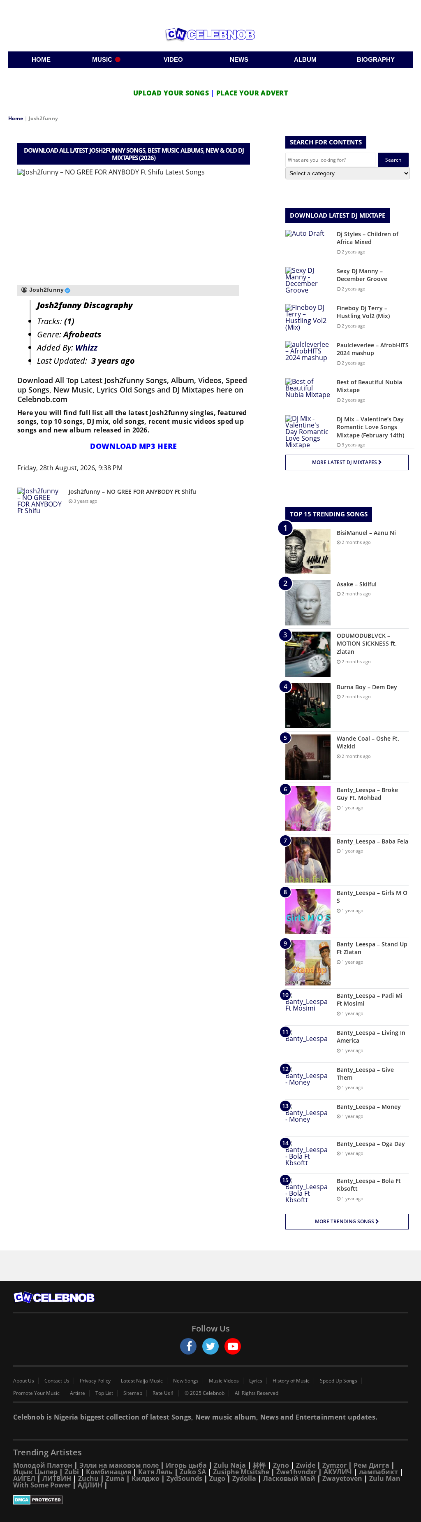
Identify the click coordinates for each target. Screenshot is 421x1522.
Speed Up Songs (338, 1381)
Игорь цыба (186, 1465)
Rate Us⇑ (163, 1393)
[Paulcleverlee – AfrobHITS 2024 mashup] (308, 356)
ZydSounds (184, 1478)
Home (15, 118)
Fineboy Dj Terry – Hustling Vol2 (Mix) (363, 312)
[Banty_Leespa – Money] (308, 1118)
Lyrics (255, 1381)
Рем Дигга (371, 1465)
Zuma (115, 1478)
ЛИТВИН (56, 1478)
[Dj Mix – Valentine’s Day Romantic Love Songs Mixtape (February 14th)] (308, 431)
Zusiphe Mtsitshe (241, 1471)
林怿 (259, 1465)
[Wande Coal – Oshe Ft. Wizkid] (308, 757)
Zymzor (334, 1465)
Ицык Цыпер (35, 1471)
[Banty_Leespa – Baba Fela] (308, 860)
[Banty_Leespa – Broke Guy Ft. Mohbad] (308, 808)
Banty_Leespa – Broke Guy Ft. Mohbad (367, 794)
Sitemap (132, 1393)
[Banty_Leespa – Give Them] (308, 1081)
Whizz (86, 347)
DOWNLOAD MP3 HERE (133, 446)
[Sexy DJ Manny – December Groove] (308, 282)
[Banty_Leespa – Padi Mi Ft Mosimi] (308, 1007)
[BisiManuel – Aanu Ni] (308, 551)
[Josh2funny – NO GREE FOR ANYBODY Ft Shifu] (39, 503)
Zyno (281, 1465)
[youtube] (232, 1346)
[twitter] (210, 1346)
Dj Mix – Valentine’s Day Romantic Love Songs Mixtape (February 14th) (370, 427)
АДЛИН (90, 1484)
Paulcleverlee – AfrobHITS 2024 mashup (373, 349)
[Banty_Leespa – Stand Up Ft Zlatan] (308, 962)
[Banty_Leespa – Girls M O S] (308, 911)
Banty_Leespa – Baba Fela (372, 841)
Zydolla (244, 1478)
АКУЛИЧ (338, 1471)
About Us (23, 1381)
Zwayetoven (342, 1478)
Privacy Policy (95, 1381)
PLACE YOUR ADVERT (252, 93)
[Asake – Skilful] (308, 602)
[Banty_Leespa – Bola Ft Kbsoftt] (308, 1192)
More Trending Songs (345, 1221)
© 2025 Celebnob (204, 1393)
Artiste (77, 1393)
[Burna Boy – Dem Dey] (308, 705)
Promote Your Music (36, 1393)
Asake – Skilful (357, 584)
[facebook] (188, 1346)
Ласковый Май (289, 1478)
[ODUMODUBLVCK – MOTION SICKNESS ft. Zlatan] (308, 654)
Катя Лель (155, 1471)
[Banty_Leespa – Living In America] (308, 1044)
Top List (104, 1393)
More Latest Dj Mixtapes (345, 462)
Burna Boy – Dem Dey (367, 687)
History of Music (291, 1381)
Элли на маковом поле (119, 1465)
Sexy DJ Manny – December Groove (362, 275)
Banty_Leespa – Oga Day (371, 1144)
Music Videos (224, 1381)
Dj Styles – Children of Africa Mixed (367, 238)
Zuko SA (193, 1471)
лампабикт (378, 1471)
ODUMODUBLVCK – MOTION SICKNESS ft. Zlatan (367, 643)
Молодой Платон (42, 1465)
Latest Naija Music (142, 1381)
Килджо (146, 1478)
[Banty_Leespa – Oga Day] (308, 1155)
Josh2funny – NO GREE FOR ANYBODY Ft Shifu (132, 491)
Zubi (72, 1471)
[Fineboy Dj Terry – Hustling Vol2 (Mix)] (308, 319)
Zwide (305, 1465)
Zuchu (88, 1478)
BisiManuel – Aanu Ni (366, 533)
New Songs (186, 1381)
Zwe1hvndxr (296, 1471)
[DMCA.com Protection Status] (210, 1500)
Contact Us (56, 1381)
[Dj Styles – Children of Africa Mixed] (308, 245)
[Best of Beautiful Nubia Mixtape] (308, 393)
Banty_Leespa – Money (369, 1107)
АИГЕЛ (24, 1478)
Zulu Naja (230, 1465)
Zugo (217, 1478)
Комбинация (108, 1471)
